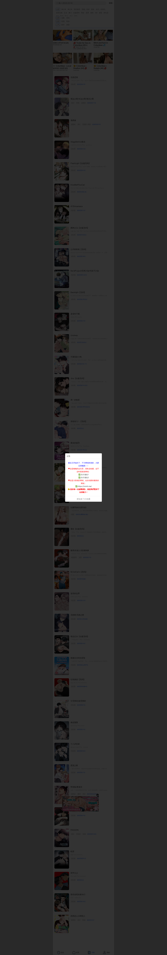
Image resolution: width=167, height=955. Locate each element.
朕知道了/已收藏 (83, 499)
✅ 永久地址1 (83, 474)
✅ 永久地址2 (83, 477)
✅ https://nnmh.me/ (83, 486)
